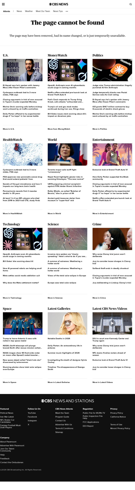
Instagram (32, 421)
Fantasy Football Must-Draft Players (10, 426)
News (19, 11)
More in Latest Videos (103, 382)
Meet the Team (62, 413)
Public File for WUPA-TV (94, 413)
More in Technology (12, 298)
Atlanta (6, 11)
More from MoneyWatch (59, 129)
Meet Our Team (43, 11)
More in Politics (100, 129)
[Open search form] (130, 4)
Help (2, 455)
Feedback (4, 459)
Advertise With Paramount (12, 446)
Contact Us (60, 421)
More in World (54, 213)
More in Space (9, 382)
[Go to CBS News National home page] (58, 4)
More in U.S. (9, 129)
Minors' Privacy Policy (120, 428)
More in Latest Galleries (59, 382)
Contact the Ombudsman (11, 462)
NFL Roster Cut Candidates (7, 421)
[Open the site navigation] (21, 4)
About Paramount (8, 442)
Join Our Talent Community (7, 450)
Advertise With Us (63, 425)
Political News (6, 413)
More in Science (55, 298)
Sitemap (59, 432)
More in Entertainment (103, 213)
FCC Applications (91, 422)
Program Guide (62, 417)
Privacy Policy (116, 413)
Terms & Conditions (64, 428)
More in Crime (99, 298)
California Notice (118, 417)
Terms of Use (116, 425)
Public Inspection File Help (93, 417)
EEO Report (88, 426)
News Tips (58, 11)
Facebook (32, 417)
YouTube (32, 413)
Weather (29, 11)
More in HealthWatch (12, 213)
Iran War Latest (7, 417)
